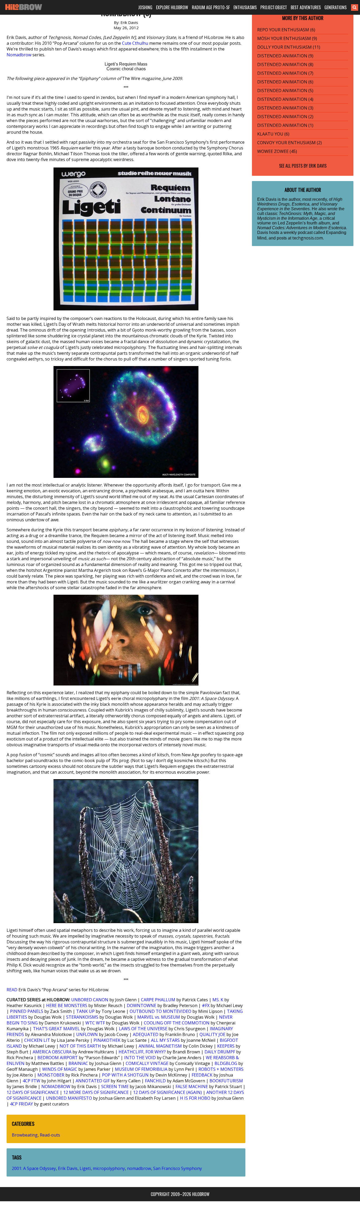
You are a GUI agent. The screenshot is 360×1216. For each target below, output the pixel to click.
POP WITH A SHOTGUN (125, 1075)
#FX (206, 1005)
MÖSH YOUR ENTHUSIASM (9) (287, 38)
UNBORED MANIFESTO (69, 1098)
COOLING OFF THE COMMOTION (177, 1023)
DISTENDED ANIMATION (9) (285, 56)
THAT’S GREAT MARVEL (56, 1029)
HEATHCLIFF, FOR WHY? (142, 1052)
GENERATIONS (335, 7)
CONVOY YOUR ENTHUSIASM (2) (289, 143)
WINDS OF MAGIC (59, 1069)
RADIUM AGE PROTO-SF (211, 7)
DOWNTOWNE (141, 1005)
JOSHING (145, 7)
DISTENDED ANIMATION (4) (285, 99)
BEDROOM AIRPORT (57, 1057)
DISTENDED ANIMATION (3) (285, 108)
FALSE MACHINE (192, 1086)
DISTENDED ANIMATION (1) (285, 125)
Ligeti (85, 1168)
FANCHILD (155, 1081)
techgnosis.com (307, 238)
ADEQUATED (145, 1034)
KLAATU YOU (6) (273, 134)
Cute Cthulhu (135, 43)
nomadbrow (139, 1168)
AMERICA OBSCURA (52, 1052)
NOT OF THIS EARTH (80, 1046)
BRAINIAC (78, 1063)
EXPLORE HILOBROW (172, 7)
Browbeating (25, 1135)
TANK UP (85, 1011)
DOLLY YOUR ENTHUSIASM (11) (288, 47)
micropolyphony (109, 1168)
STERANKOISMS (82, 1017)
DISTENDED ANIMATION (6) (285, 82)
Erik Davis (67, 1168)
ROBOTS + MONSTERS (221, 1069)
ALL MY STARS (165, 1040)
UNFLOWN (87, 1034)
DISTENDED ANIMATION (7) (285, 73)
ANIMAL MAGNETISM (160, 1046)
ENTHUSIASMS (245, 7)
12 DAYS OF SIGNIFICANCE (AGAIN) (167, 1092)
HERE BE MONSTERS (66, 1005)
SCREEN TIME (115, 1086)
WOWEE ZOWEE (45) (277, 151)
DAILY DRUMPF (220, 1052)
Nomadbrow (19, 55)
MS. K (217, 1000)
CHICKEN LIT (37, 1040)
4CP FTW (31, 1081)
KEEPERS (226, 1046)
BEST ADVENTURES (306, 7)
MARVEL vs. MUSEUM (158, 1017)
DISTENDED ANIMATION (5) (285, 90)
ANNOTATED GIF (93, 1081)
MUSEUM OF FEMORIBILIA (141, 1069)
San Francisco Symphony (177, 1168)
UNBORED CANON (89, 1000)
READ (12, 990)
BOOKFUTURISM (226, 1081)
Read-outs (50, 1135)
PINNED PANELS (26, 1011)
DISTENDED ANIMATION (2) (285, 116)
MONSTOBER (50, 1075)
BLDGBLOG (226, 1063)
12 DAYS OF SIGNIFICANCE (33, 1092)
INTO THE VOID (140, 1057)
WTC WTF (95, 1023)
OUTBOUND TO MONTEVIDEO (160, 1011)
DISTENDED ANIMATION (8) (285, 64)
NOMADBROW (55, 1086)
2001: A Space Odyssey (34, 1168)
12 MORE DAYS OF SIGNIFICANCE (96, 1092)
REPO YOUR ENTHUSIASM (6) (286, 30)
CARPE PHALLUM (158, 1000)
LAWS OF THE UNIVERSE (143, 1029)
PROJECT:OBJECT (273, 7)
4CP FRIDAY (21, 1104)
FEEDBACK (202, 1075)
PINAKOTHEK (107, 1040)
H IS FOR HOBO (195, 1098)
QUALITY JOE (212, 1034)
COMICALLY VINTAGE (147, 1063)
